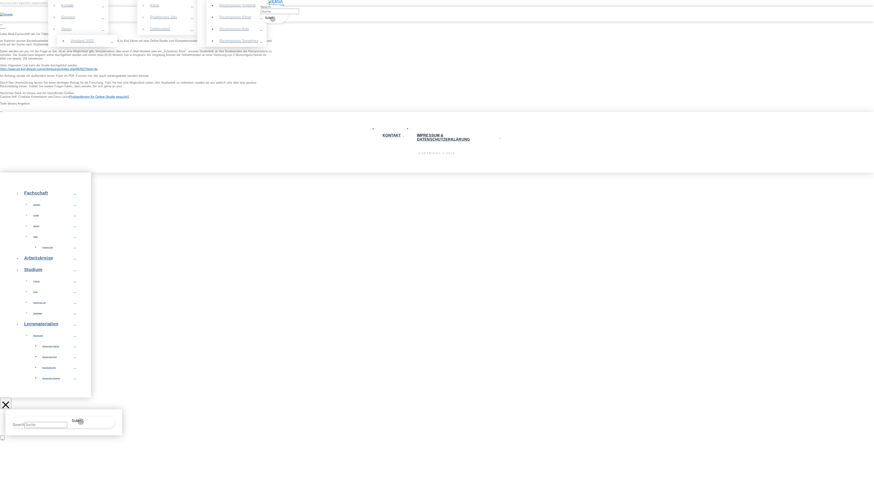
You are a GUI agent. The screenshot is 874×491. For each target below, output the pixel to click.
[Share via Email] (4, 110)
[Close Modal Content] (2, 437)
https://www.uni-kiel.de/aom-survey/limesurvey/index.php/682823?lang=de (48, 69)
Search (266, 7)
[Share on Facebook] (1, 110)
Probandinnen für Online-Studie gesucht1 (99, 96)
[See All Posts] (1, 23)
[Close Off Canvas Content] (5, 403)
